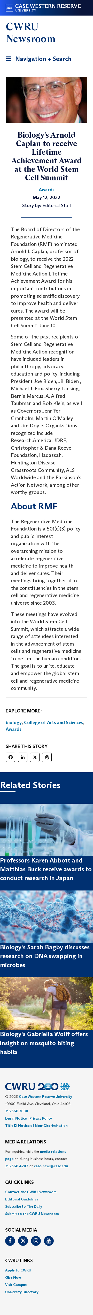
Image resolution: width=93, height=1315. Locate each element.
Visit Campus (16, 1284)
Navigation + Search (37, 60)
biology (14, 722)
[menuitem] (46, 1192)
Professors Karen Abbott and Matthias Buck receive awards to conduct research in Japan (46, 869)
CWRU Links (19, 1260)
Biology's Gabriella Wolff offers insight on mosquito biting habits (44, 1043)
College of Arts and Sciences (53, 722)
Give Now (13, 1277)
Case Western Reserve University (45, 1096)
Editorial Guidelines (21, 1199)
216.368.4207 (16, 1166)
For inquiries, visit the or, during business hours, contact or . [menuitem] (37, 1158)
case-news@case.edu (51, 1166)
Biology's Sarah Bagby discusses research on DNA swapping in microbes (45, 956)
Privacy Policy (40, 1118)
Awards (13, 729)
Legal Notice (16, 1118)
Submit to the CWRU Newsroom (32, 1213)
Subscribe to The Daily (23, 1206)
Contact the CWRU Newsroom (31, 1192)
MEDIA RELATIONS (25, 1142)
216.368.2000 (16, 1111)
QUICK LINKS (19, 1182)
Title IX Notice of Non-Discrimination (36, 1125)
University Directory (21, 1292)
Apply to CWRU (18, 1270)
